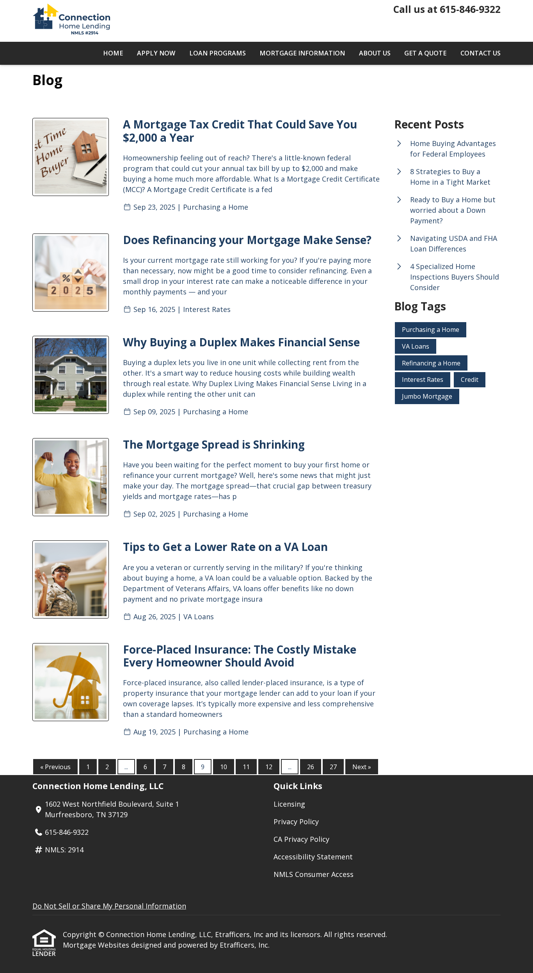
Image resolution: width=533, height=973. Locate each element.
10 (223, 767)
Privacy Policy (296, 821)
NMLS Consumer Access (314, 874)
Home (113, 53)
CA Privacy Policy (301, 839)
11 (246, 767)
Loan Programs (217, 53)
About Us (375, 53)
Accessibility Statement (313, 856)
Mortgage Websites (97, 945)
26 (310, 767)
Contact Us (480, 53)
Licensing (289, 804)
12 (268, 767)
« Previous (55, 767)
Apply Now (156, 53)
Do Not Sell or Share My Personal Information (109, 906)
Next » (361, 767)
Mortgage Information (302, 53)
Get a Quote (425, 53)
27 (333, 767)
